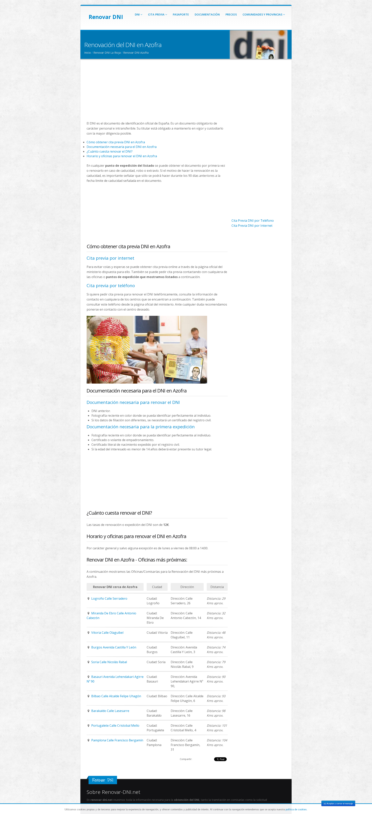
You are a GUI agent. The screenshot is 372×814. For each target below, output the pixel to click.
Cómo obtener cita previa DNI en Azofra (116, 142)
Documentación (207, 14)
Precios (231, 14)
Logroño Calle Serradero (109, 598)
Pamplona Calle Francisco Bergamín (117, 740)
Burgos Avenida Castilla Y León (113, 647)
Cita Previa (156, 14)
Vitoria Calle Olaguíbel (107, 632)
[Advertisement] (157, 94)
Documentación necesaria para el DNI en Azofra (122, 147)
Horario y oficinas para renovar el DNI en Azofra (122, 156)
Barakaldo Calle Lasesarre (110, 711)
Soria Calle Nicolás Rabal (109, 662)
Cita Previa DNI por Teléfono (253, 220)
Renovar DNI (106, 17)
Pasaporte (181, 14)
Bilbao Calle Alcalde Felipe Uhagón (116, 696)
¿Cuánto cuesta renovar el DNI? (110, 151)
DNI (137, 14)
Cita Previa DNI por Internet (252, 225)
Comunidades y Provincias (263, 14)
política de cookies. (296, 809)
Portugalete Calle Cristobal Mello (115, 725)
